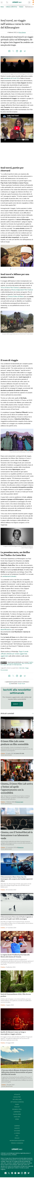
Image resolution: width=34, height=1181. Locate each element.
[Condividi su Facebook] (9, 51)
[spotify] (15, 1173)
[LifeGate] (17, 2)
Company (17, 1126)
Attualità (17, 1094)
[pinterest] (12, 1173)
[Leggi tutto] (32, 713)
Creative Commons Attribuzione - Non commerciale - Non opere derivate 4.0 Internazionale (17, 663)
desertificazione (6, 630)
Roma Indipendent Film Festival (22, 290)
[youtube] (19, 1173)
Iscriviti (15, 704)
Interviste (21, 668)
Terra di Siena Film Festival (9, 288)
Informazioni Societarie (17, 1140)
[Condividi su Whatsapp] (21, 51)
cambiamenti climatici (9, 576)
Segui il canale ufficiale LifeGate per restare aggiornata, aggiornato (14, 653)
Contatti (17, 1128)
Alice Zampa (22, 32)
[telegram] (28, 1173)
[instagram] (22, 1173)
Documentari (4, 670)
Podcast (17, 1107)
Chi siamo (17, 1131)
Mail (17, 1135)
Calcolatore (17, 1114)
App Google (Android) (17, 1102)
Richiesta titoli (17, 1109)
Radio (17, 1104)
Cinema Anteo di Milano (16, 296)
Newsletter (17, 1097)
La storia (17, 1133)
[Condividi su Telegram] (25, 51)
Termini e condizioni (17, 1143)
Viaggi (26, 668)
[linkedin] (25, 1173)
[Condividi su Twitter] (13, 51)
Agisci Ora (17, 1117)
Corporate (17, 1112)
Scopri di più (21, 683)
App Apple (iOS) (17, 1099)
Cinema (3, 753)
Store (9, 2)
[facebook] (6, 1173)
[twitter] (9, 1173)
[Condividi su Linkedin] (17, 51)
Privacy (17, 1138)
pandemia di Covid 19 (11, 78)
